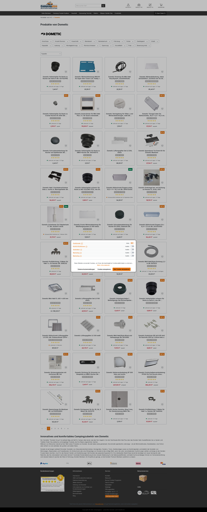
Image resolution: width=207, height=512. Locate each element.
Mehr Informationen (103, 265)
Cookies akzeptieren (104, 269)
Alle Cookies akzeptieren (122, 269)
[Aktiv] (132, 243)
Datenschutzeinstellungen (86, 269)
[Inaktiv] (132, 246)
